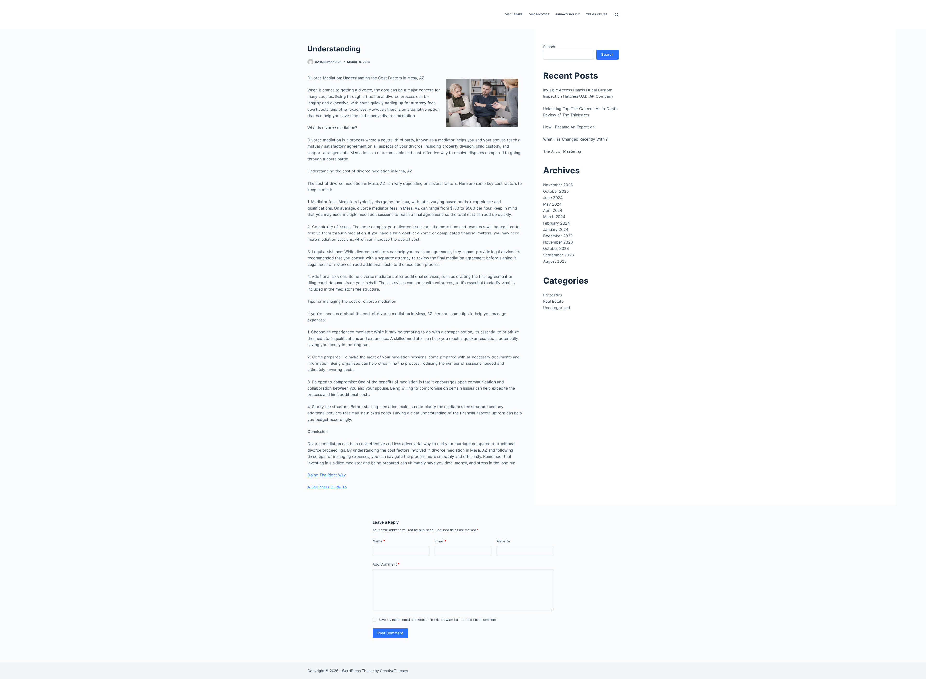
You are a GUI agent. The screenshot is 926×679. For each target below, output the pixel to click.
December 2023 (558, 235)
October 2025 (556, 191)
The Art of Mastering (562, 151)
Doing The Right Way (326, 475)
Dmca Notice (539, 14)
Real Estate (553, 301)
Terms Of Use (596, 14)
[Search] (617, 14)
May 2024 (552, 204)
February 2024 (556, 223)
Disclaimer (514, 14)
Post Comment (390, 633)
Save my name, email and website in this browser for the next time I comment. (438, 620)
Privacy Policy (567, 14)
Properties (552, 295)
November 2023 (558, 242)
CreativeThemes (394, 670)
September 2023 (558, 255)
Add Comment (386, 564)
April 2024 (552, 210)
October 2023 (556, 248)
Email (440, 541)
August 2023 (555, 261)
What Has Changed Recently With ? (575, 139)
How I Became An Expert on (569, 126)
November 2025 (558, 184)
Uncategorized (556, 307)
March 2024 (554, 216)
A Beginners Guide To (327, 487)
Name (379, 541)
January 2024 (555, 229)
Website (503, 541)
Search (549, 46)
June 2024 (553, 197)
